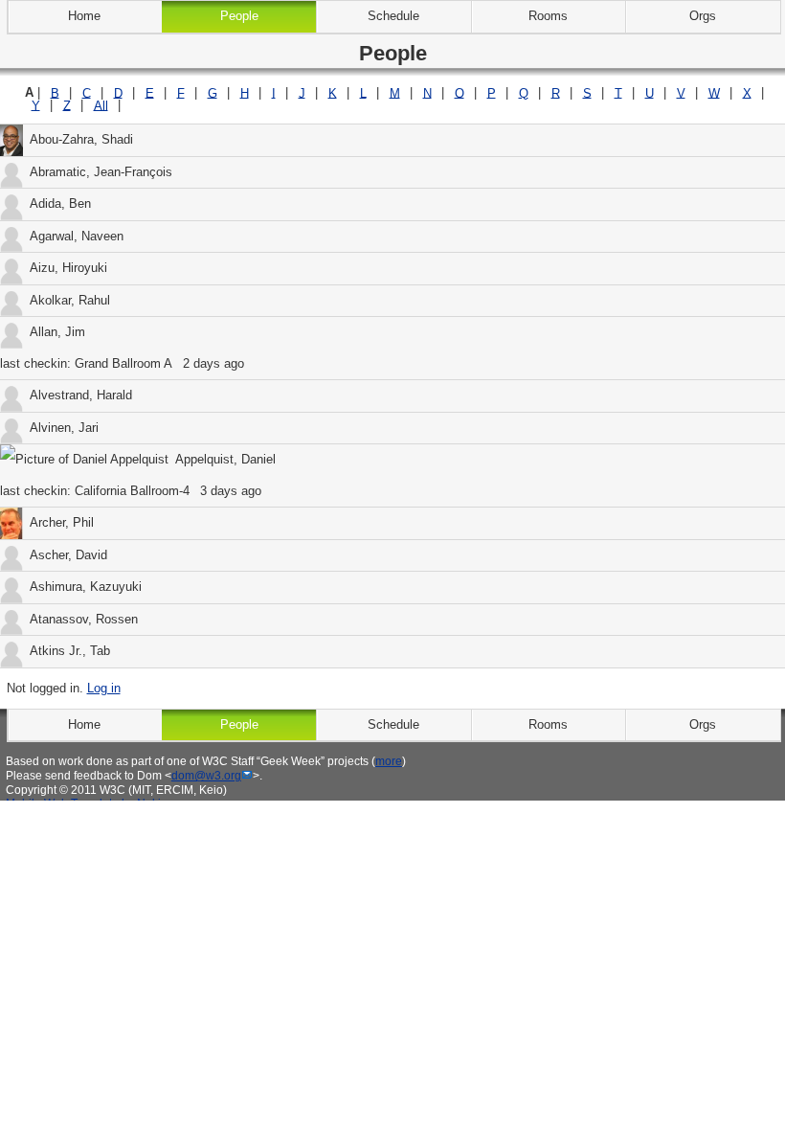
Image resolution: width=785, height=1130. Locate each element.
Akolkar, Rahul (70, 300)
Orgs (702, 16)
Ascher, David (68, 555)
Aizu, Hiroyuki (68, 267)
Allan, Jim (57, 332)
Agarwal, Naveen (76, 236)
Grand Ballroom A (123, 363)
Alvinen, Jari (64, 427)
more (388, 761)
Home (84, 16)
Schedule (393, 16)
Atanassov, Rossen (84, 619)
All (101, 105)
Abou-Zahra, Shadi (81, 139)
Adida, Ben (60, 203)
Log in (104, 688)
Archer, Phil (62, 522)
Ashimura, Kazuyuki (86, 586)
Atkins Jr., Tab (70, 651)
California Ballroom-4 (132, 491)
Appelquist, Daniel (225, 459)
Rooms (548, 16)
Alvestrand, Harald (81, 395)
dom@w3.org (206, 775)
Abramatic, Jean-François (101, 172)
